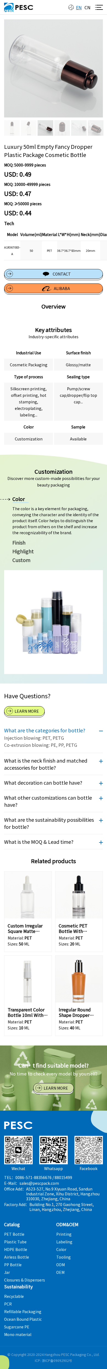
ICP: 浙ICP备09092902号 (53, 1360)
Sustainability (18, 1286)
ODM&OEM (67, 1224)
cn (88, 7)
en (79, 7)
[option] (53, 68)
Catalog (12, 1224)
